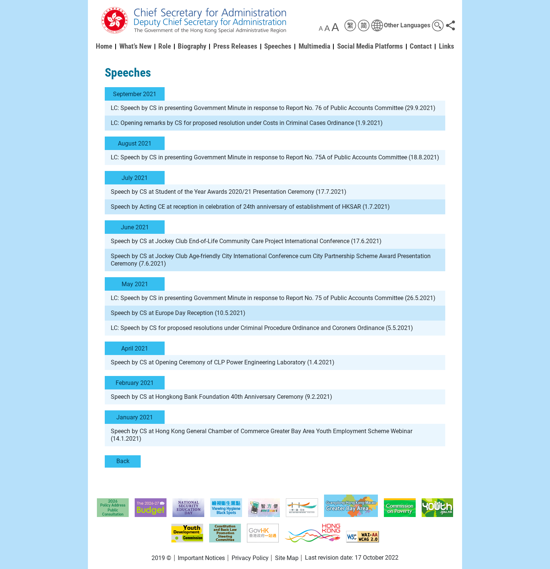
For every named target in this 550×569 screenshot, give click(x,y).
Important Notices (201, 558)
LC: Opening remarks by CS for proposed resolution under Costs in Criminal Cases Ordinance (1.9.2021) (247, 122)
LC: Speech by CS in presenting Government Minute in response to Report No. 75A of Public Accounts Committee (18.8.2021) (275, 157)
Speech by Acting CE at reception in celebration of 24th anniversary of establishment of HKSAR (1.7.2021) (250, 206)
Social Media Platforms (370, 46)
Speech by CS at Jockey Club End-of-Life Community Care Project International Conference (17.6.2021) (246, 241)
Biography (192, 46)
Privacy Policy (250, 558)
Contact (421, 46)
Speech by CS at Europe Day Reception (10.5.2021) (178, 312)
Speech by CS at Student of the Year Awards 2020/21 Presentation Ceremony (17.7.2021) (228, 191)
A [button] (321, 29)
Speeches (277, 46)
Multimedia (314, 46)
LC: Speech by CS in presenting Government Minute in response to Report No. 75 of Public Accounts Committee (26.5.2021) (273, 298)
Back (122, 461)
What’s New (135, 46)
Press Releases (235, 46)
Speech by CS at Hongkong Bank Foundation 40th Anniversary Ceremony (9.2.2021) (221, 396)
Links (446, 46)
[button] (400, 25)
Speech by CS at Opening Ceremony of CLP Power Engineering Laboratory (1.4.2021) (222, 362)
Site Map (287, 558)
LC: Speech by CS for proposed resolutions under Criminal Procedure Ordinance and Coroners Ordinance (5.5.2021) (262, 327)
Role (164, 46)
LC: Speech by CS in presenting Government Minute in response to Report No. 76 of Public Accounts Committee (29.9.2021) (273, 107)
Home (104, 46)
